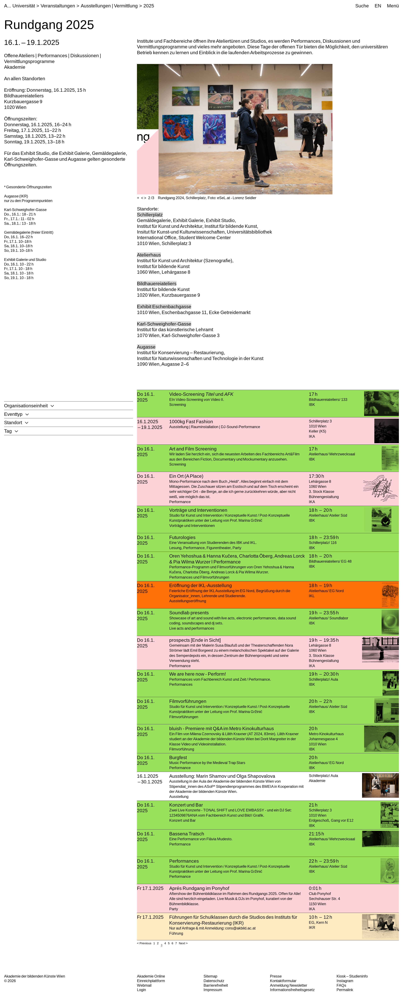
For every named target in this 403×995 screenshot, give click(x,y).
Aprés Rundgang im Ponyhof (199, 888)
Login (141, 990)
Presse (276, 976)
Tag (8, 431)
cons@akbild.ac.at (240, 928)
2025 (148, 5)
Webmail (144, 985)
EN (378, 5)
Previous (145, 943)
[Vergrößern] (138, 198)
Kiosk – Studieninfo (352, 976)
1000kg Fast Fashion (191, 421)
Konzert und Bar (186, 805)
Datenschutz (214, 981)
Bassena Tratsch (186, 833)
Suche (362, 5)
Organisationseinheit (26, 405)
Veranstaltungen (58, 5)
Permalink (345, 990)
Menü (393, 5)
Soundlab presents (189, 612)
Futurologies (182, 537)
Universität (23, 5)
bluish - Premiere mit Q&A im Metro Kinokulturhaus (221, 728)
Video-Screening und (201, 394)
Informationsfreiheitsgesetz (292, 990)
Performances (184, 861)
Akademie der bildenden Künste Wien (34, 976)
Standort (13, 422)
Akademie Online (151, 976)
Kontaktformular (283, 981)
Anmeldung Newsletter (288, 985)
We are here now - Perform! (197, 674)
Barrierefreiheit (216, 985)
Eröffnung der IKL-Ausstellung (200, 585)
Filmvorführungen (187, 701)
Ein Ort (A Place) (186, 476)
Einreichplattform (151, 981)
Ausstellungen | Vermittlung (109, 5)
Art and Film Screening (193, 448)
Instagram (345, 981)
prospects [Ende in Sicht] (195, 640)
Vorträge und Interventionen (198, 510)
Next (182, 943)
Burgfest (178, 757)
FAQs (341, 985)
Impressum (213, 990)
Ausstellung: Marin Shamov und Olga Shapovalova (222, 776)
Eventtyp (13, 414)
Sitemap (210, 976)
